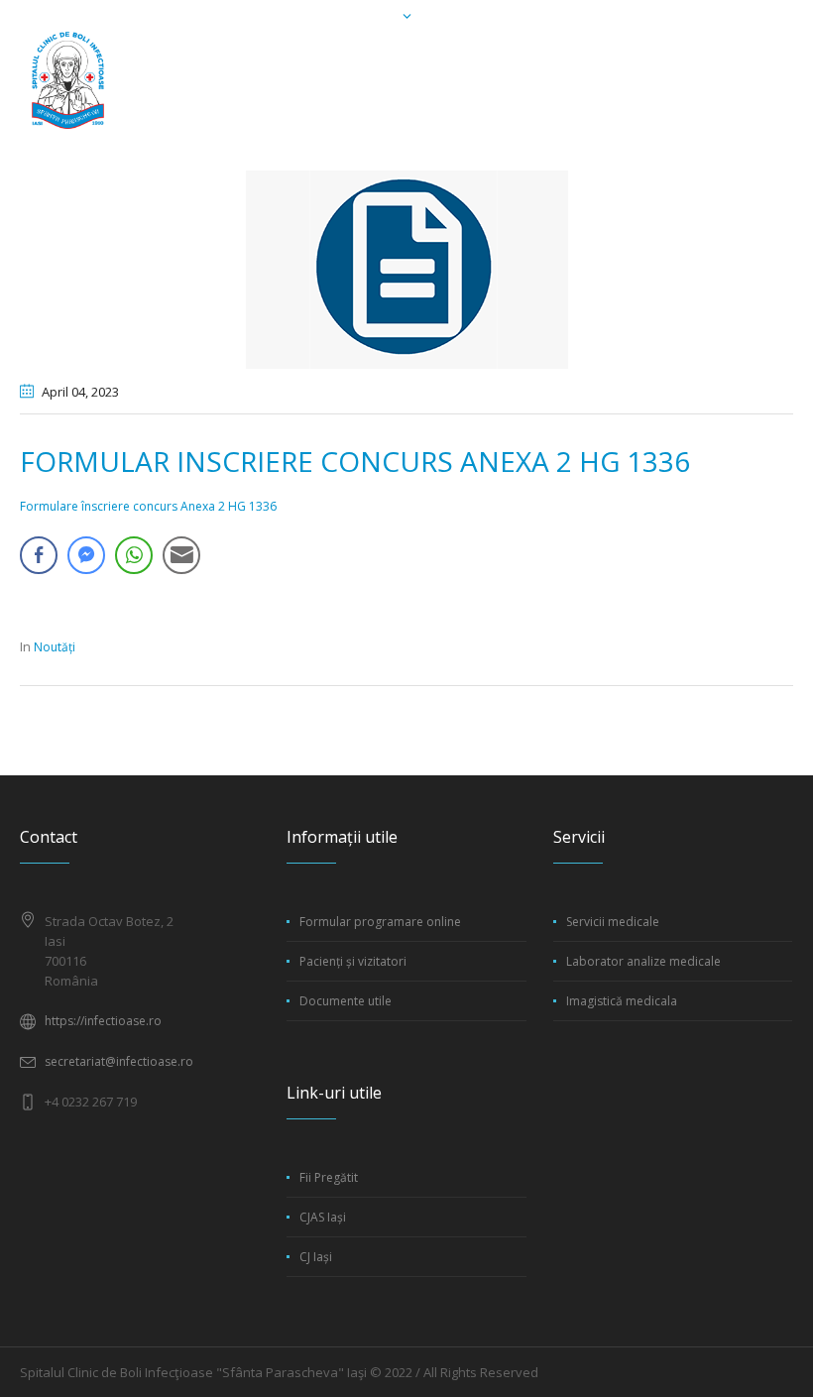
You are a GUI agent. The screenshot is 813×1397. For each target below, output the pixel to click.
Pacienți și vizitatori (352, 961)
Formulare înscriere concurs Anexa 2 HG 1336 (148, 506)
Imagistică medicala (621, 1000)
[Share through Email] (181, 555)
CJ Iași (315, 1256)
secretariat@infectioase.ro (119, 1061)
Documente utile (345, 1000)
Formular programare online (380, 921)
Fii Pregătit (328, 1177)
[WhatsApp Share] (134, 555)
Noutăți (54, 647)
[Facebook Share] (39, 555)
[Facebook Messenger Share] (86, 555)
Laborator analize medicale (643, 961)
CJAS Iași (322, 1217)
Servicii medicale (612, 921)
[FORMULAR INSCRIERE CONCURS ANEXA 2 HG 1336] (407, 268)
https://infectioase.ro (103, 1020)
